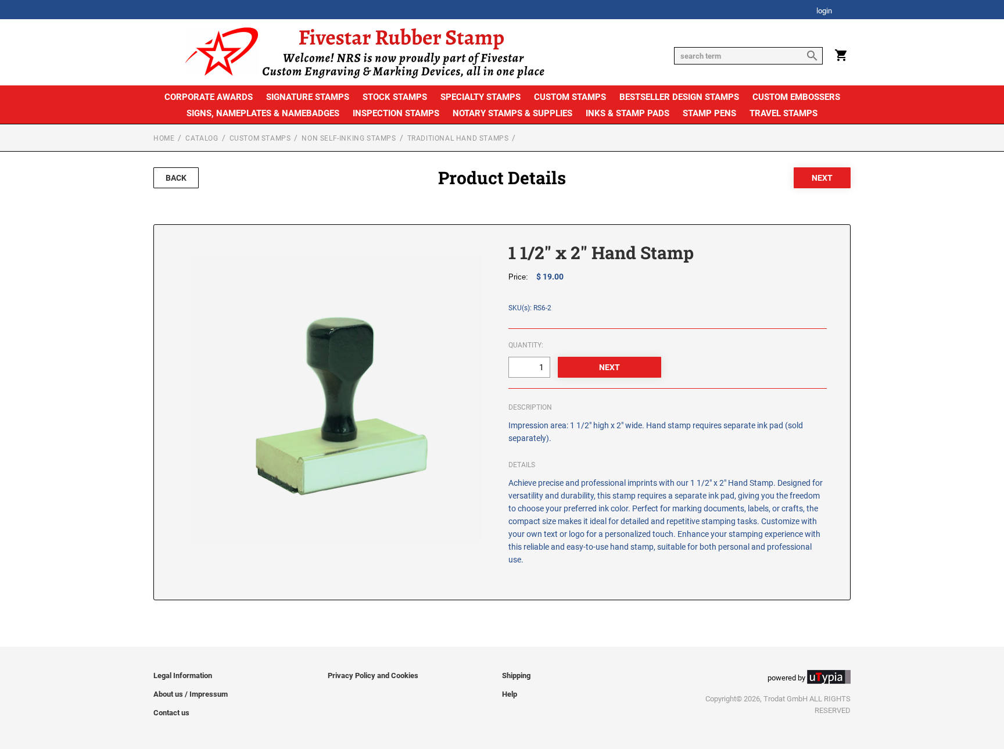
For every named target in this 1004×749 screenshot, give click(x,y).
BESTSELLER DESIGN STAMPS (679, 97)
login (824, 11)
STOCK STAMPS (395, 97)
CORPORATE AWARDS (208, 97)
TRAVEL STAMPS (783, 113)
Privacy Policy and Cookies (373, 675)
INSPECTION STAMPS (396, 113)
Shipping (516, 675)
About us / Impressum (190, 694)
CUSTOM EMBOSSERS (796, 97)
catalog (201, 138)
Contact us (171, 712)
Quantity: (525, 345)
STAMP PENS (709, 113)
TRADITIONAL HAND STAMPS (458, 138)
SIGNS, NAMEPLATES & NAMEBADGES (263, 113)
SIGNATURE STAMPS (307, 97)
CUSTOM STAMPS (570, 97)
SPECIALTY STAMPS (480, 97)
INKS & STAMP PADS (627, 113)
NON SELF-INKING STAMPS (349, 138)
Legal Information (182, 675)
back (176, 177)
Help (509, 694)
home (163, 138)
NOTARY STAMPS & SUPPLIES (512, 113)
